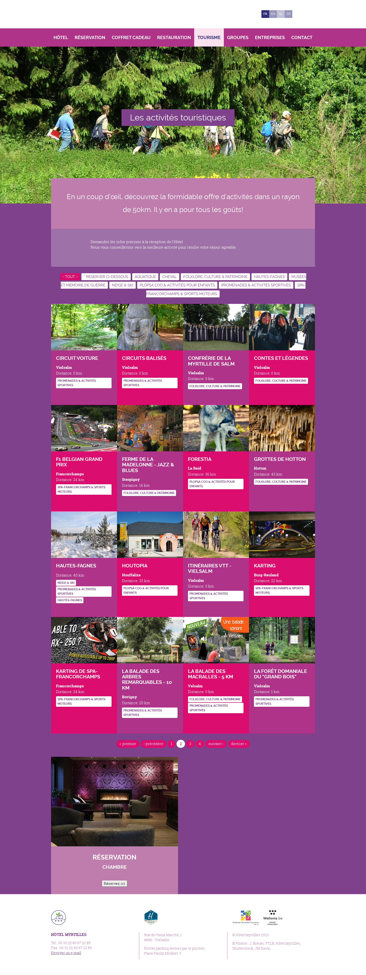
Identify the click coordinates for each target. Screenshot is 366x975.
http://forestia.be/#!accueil (191, 496)
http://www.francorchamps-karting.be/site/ (59, 713)
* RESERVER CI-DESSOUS (106, 276)
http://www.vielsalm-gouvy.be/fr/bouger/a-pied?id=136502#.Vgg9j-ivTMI (191, 720)
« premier (128, 743)
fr (265, 14)
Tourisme (209, 37)
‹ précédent (153, 743)
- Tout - (69, 276)
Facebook (299, 14)
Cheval (169, 276)
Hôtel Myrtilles (85, 14)
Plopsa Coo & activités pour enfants (177, 285)
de (289, 14)
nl (281, 14)
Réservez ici (114, 883)
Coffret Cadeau (131, 37)
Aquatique (145, 276)
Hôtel (61, 37)
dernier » (239, 743)
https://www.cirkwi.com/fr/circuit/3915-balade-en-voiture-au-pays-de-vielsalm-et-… (59, 395)
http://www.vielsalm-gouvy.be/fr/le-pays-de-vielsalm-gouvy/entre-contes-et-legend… (257, 390)
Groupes (237, 37)
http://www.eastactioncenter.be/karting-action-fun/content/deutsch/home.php (257, 602)
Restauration (174, 37)
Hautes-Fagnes (269, 276)
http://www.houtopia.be (125, 602)
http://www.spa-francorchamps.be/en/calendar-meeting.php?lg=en (68, 501)
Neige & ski (122, 285)
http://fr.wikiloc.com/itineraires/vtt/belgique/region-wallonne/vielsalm (191, 608)
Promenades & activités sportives (256, 285)
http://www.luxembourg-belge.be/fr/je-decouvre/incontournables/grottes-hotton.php (257, 491)
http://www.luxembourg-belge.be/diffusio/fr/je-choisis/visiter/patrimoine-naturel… (257, 713)
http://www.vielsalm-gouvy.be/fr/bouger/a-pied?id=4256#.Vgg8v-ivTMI (125, 724)
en (273, 14)
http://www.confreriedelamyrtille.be (191, 396)
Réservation (90, 37)
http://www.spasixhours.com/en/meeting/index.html (59, 501)
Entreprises (270, 37)
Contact (301, 37)
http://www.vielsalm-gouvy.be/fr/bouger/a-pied (125, 395)
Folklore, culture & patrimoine (215, 276)
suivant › (216, 743)
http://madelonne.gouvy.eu (125, 502)
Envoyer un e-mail (66, 953)
